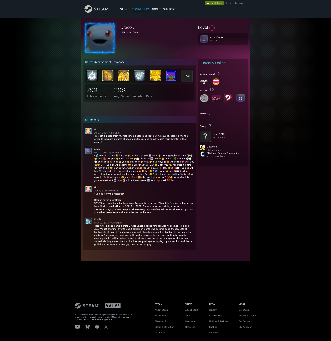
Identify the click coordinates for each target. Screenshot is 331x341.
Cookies (213, 326)
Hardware (190, 321)
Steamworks (161, 321)
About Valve (191, 309)
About (156, 9)
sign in (228, 3)
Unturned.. (212, 146)
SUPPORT (169, 9)
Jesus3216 (218, 134)
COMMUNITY (140, 9)
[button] (223, 27)
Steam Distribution (164, 326)
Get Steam (244, 309)
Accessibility (215, 315)
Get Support (245, 321)
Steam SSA (160, 315)
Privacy (213, 309)
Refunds (213, 332)
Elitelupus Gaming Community (223, 153)
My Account (245, 326)
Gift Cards (160, 332)
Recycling (190, 326)
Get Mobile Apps (247, 315)
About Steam (162, 309)
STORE (124, 9)
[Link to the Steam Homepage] (96, 11)
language (239, 3)
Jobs (187, 315)
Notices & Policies (218, 321)
